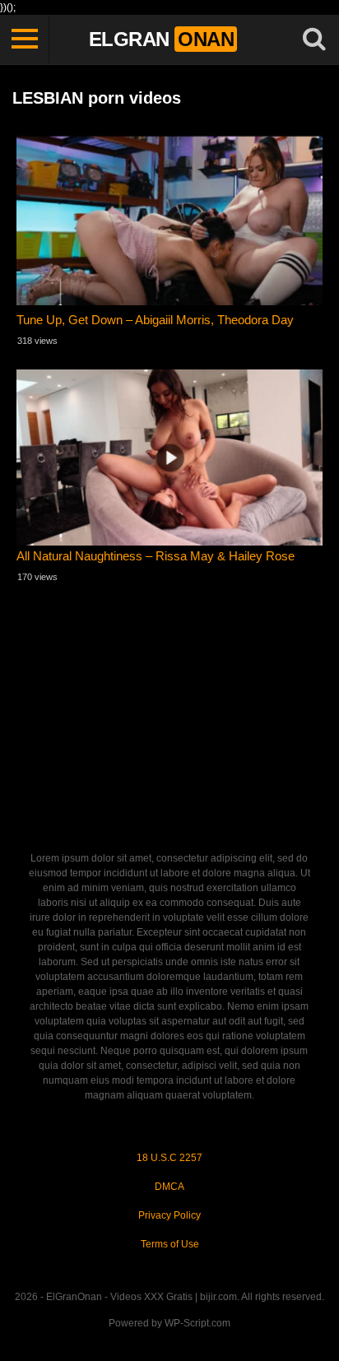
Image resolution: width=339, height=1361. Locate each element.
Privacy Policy (169, 1215)
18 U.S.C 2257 (169, 1158)
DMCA (169, 1186)
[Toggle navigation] (24, 39)
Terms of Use (170, 1244)
